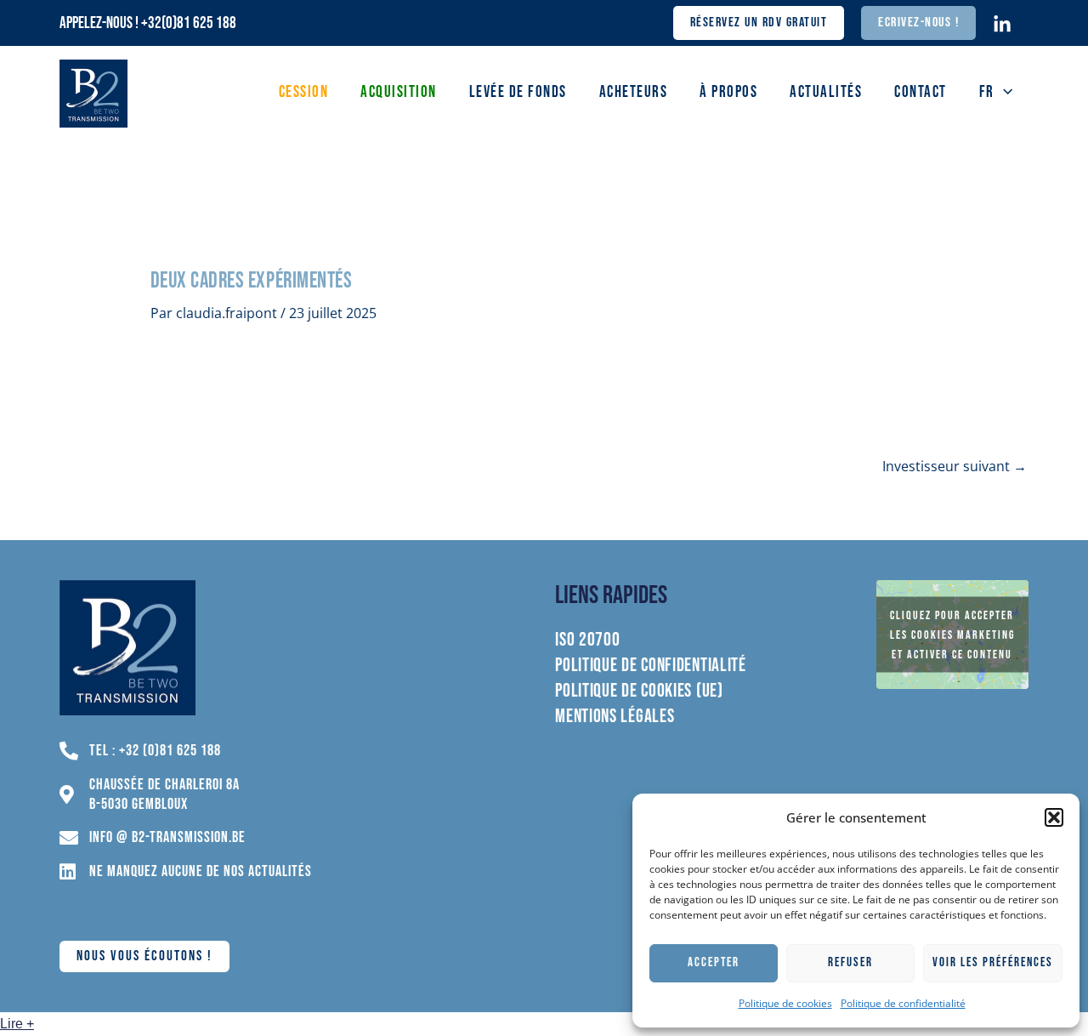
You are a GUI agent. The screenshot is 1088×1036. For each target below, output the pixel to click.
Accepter (714, 962)
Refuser (850, 962)
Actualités (826, 92)
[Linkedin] (1002, 24)
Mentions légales (614, 717)
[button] (1054, 817)
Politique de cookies (785, 1003)
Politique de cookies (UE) (639, 691)
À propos (728, 92)
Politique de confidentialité (903, 1003)
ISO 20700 (587, 640)
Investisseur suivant (954, 466)
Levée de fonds (518, 92)
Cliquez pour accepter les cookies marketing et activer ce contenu (952, 635)
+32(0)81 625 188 (188, 23)
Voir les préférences (992, 962)
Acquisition (398, 92)
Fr (986, 92)
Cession (304, 92)
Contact (920, 92)
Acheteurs (633, 92)
